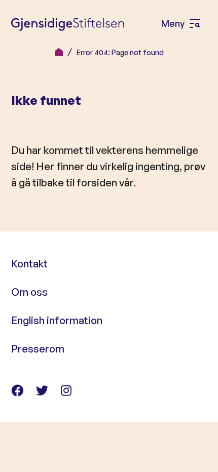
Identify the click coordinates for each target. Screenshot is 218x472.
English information (56, 320)
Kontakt (29, 263)
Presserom (37, 348)
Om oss (29, 292)
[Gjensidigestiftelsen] (67, 24)
